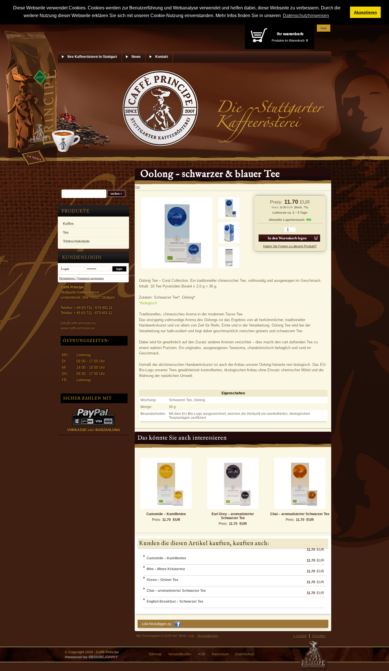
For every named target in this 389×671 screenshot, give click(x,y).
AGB (201, 654)
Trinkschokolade (76, 241)
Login (324, 28)
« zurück (299, 636)
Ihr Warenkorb (290, 33)
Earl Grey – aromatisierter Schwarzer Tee (233, 516)
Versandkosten (207, 635)
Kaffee (68, 224)
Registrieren (67, 278)
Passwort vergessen (90, 278)
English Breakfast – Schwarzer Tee (175, 601)
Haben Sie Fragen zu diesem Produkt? (290, 246)
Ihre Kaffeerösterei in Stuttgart (92, 57)
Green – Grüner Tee (162, 580)
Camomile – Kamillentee (166, 514)
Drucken (318, 636)
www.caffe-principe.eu (78, 328)
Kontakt (161, 57)
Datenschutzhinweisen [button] (306, 15)
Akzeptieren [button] (365, 12)
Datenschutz (245, 654)
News (136, 57)
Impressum (220, 654)
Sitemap (155, 654)
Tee (66, 232)
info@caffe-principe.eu (78, 323)
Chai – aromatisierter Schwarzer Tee (299, 514)
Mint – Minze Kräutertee (166, 569)
